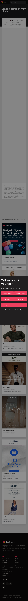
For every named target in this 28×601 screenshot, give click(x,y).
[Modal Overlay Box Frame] (14, 300)
